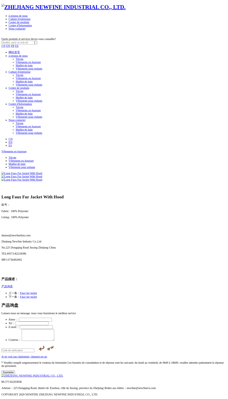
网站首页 (14, 52)
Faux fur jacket (28, 293)
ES (17, 45)
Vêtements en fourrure (28, 62)
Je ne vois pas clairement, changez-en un (24, 356)
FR (12, 45)
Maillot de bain (24, 65)
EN (8, 45)
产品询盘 (7, 286)
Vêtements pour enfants (29, 68)
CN (3, 45)
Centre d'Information (20, 25)
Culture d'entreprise (19, 19)
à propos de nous (18, 15)
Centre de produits (19, 22)
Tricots (19, 59)
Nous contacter (17, 28)
